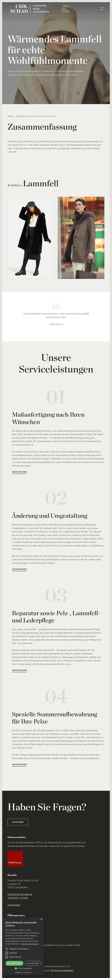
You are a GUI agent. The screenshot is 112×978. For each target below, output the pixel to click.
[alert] (23, 946)
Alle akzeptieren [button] (14, 963)
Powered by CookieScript (23, 972)
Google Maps (14, 905)
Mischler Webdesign (64, 970)
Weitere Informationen (30, 944)
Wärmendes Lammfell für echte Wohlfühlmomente (35, 116)
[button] (23, 968)
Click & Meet (18, 822)
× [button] (41, 919)
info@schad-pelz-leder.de (20, 894)
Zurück (10, 116)
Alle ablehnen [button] (33, 963)
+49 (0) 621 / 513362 (65, 9)
